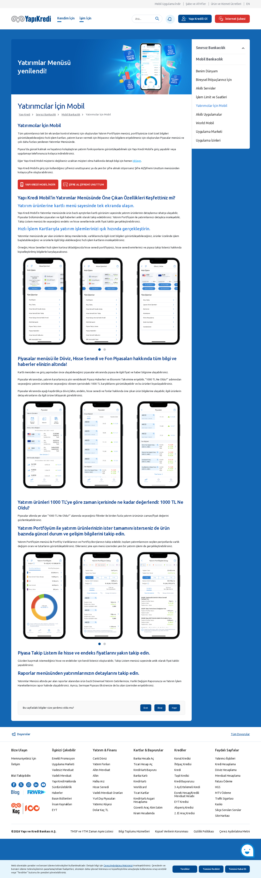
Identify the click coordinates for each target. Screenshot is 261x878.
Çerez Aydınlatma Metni (234, 831)
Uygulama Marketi (209, 131)
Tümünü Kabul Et (237, 869)
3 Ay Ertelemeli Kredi (187, 787)
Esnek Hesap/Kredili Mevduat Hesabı (186, 794)
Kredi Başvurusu (184, 781)
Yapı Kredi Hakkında (64, 781)
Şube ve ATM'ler (196, 4)
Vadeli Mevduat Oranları (108, 792)
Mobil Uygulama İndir (168, 4)
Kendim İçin (65, 18)
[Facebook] (13, 785)
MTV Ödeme (223, 792)
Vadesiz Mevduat (63, 770)
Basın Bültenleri (62, 798)
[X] (21, 785)
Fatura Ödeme (223, 781)
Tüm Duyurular (240, 734)
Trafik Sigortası (224, 798)
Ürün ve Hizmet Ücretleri (226, 4)
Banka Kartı (140, 775)
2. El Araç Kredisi (184, 813)
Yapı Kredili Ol (198, 18)
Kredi (177, 770)
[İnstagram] (28, 785)
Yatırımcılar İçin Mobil (98, 114)
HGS (217, 787)
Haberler (57, 792)
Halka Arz (99, 781)
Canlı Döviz (100, 758)
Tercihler (185, 869)
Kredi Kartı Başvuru (145, 770)
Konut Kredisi (182, 758)
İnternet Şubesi (235, 18)
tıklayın (137, 160)
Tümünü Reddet (211, 869)
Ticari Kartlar (141, 792)
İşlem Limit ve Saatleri (211, 97)
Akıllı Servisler (206, 88)
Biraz (160, 708)
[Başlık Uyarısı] (170, 19)
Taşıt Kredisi (181, 775)
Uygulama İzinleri (208, 140)
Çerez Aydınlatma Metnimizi (118, 865)
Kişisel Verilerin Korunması (171, 831)
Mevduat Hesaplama (227, 775)
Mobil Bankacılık (71, 114)
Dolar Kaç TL (100, 810)
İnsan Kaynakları (62, 804)
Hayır (174, 708)
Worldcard (140, 787)
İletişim (15, 764)
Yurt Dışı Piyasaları (104, 798)
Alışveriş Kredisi (184, 807)
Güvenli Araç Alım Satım (148, 807)
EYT (54, 810)
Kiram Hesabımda (144, 813)
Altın (95, 775)
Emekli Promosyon (63, 758)
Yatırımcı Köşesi (102, 804)
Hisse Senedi (101, 787)
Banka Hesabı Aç (144, 758)
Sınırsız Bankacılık (46, 114)
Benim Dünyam (207, 71)
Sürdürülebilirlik (62, 787)
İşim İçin (86, 18)
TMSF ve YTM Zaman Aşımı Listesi (91, 831)
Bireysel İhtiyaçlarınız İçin (214, 80)
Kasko (218, 804)
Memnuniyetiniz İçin (23, 758)
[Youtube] (43, 785)
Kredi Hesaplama (225, 764)
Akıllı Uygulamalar (209, 114)
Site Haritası (222, 815)
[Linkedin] (36, 785)
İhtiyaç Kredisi (182, 764)
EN (248, 4)
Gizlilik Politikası (204, 831)
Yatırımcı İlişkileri (225, 758)
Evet (146, 708)
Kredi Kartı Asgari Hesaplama (144, 800)
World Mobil (205, 123)
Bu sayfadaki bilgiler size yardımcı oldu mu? (48, 707)
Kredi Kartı (140, 781)
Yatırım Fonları (101, 764)
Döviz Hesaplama (226, 770)
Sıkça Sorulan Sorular (228, 810)
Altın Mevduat (101, 770)
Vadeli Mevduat (61, 775)
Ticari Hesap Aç (143, 764)
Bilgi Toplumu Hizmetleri (134, 831)
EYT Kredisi (181, 801)
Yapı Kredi (24, 114)
